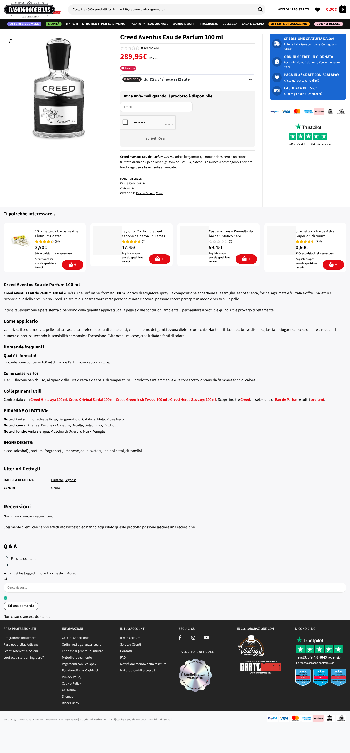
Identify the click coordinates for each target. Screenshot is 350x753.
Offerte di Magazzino (289, 24)
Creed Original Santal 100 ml (91, 399)
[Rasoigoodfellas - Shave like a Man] (32, 9)
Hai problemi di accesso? (137, 670)
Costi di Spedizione (75, 638)
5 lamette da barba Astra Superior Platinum (315, 234)
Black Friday (70, 703)
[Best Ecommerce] (320, 679)
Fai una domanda (21, 605)
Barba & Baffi (184, 23)
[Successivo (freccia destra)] (18, 744)
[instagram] (193, 638)
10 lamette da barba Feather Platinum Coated (57, 234)
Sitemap (68, 696)
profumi (317, 399)
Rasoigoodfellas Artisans (21, 644)
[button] (336, 9)
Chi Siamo (69, 690)
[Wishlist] (317, 9)
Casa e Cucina (253, 23)
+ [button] (75, 264)
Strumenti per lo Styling (103, 23)
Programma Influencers (20, 638)
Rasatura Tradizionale (149, 23)
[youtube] (206, 638)
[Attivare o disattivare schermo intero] (32, 732)
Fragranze (209, 23)
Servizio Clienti (130, 644)
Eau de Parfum (145, 193)
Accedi (72, 573)
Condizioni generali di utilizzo (82, 651)
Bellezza (229, 23)
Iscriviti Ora (155, 138)
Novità (53, 24)
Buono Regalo (328, 24)
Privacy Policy (71, 677)
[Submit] (262, 9)
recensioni (150, 48)
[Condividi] (18, 732)
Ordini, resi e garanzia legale (81, 644)
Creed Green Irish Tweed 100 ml (141, 399)
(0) (230, 242)
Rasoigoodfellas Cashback (80, 670)
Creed (159, 193)
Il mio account (130, 638)
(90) (57, 242)
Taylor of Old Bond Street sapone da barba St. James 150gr (143, 236)
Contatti (126, 651)
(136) (319, 242)
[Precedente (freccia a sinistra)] (4, 744)
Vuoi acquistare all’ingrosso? (24, 657)
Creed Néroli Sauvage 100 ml (193, 399)
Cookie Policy (71, 683)
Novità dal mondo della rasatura (143, 664)
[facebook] (180, 638)
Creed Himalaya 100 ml (48, 399)
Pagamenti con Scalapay (79, 664)
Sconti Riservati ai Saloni (21, 651)
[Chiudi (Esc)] (4, 732)
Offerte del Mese (24, 24)
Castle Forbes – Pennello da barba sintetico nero (231, 234)
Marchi (72, 23)
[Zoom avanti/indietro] (45, 732)
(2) (143, 242)
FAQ (123, 657)
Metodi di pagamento (77, 657)
